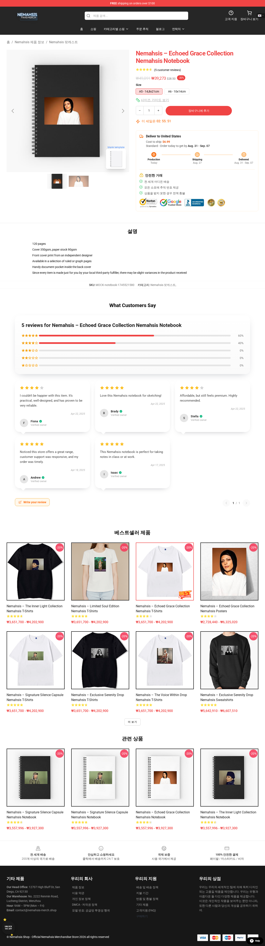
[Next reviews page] (246, 503)
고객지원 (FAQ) (146, 910)
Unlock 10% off (8, 928)
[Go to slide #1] (57, 181)
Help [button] (257, 940)
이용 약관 (78, 893)
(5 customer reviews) (167, 70)
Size (138, 84)
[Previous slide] (13, 111)
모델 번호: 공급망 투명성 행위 (91, 910)
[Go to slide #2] (79, 181)
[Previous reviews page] (226, 503)
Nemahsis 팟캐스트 (63, 42)
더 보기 (132, 721)
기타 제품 (142, 904)
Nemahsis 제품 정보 (29, 42)
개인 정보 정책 (81, 898)
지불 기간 (142, 893)
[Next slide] (122, 111)
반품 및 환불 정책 (147, 898)
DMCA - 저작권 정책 (84, 904)
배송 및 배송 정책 (147, 887)
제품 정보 (78, 887)
